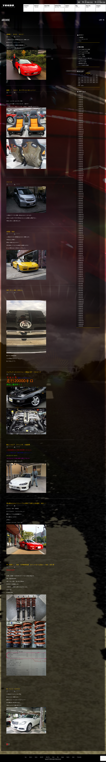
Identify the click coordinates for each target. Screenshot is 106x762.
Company (62, 757)
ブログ (26, 92)
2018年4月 (81, 271)
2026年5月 (81, 99)
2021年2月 (81, 210)
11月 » (82, 85)
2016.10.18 (10, 292)
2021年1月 (81, 212)
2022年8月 (81, 179)
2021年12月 (81, 193)
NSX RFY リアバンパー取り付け (85, 58)
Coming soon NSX (82, 59)
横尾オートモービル (8, 6)
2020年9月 (81, 219)
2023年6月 (81, 161)
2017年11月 (81, 280)
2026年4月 (81, 101)
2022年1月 (81, 191)
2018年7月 (81, 265)
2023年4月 (81, 164)
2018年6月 (81, 267)
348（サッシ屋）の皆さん (14, 290)
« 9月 (79, 85)
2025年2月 (81, 125)
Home (25, 757)
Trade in (53, 757)
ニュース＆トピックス (20, 92)
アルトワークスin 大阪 (83, 51)
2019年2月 (81, 253)
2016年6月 (81, 310)
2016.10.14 (10, 505)
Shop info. (67, 757)
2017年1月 (81, 297)
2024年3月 (81, 145)
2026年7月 (81, 95)
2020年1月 (81, 233)
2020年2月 (81, 232)
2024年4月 (81, 143)
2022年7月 (81, 180)
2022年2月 (81, 189)
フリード (9, 182)
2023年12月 (81, 150)
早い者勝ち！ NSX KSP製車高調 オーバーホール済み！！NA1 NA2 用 (30, 565)
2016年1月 (81, 318)
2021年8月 (81, 200)
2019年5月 (81, 248)
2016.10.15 (10, 374)
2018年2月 (81, 274)
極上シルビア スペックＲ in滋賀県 (18, 444)
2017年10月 (81, 281)
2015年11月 (81, 322)
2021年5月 (81, 205)
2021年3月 (81, 209)
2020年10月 (81, 218)
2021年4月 (81, 207)
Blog (57, 757)
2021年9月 (81, 198)
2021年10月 (81, 196)
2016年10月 (81, 303)
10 (79, 79)
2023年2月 (81, 168)
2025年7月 (81, 117)
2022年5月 (81, 184)
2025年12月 (81, 108)
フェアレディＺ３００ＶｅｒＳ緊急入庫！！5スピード (23, 372)
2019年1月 (81, 255)
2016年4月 (81, 313)
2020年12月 (81, 214)
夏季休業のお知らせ (83, 63)
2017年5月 (81, 290)
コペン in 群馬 (82, 56)
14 (90, 79)
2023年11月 (81, 152)
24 (79, 82)
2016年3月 (81, 315)
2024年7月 (81, 138)
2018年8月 (81, 264)
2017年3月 (81, 294)
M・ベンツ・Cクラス (13, 689)
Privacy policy (79, 757)
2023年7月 (81, 159)
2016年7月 (81, 308)
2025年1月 (81, 127)
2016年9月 (81, 304)
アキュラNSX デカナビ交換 (84, 49)
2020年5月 (81, 226)
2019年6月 (81, 246)
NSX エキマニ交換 (82, 61)
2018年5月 (81, 269)
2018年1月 (81, 276)
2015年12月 (81, 320)
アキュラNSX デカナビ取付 (84, 52)
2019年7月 (81, 244)
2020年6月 (81, 225)
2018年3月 (81, 272)
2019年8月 (81, 242)
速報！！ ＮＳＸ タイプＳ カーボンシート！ (21, 90)
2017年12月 (81, 278)
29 (93, 82)
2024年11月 (81, 131)
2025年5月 (81, 120)
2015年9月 (81, 326)
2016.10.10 (10, 566)
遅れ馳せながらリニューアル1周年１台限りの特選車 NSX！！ (26, 503)
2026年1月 (81, 106)
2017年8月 (81, 285)
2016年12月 (81, 299)
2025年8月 (81, 115)
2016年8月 (81, 306)
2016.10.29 (10, 36)
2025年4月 (81, 122)
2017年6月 (81, 288)
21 (90, 80)
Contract (36, 757)
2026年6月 (81, 97)
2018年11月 (81, 258)
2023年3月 (81, 166)
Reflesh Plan (48, 757)
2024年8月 (81, 136)
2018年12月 (81, 257)
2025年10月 (81, 111)
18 (82, 80)
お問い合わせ (79, 2)
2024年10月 (81, 133)
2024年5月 (81, 141)
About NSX (41, 757)
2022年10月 (81, 175)
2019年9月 (81, 241)
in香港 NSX (10, 231)
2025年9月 (81, 113)
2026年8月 (81, 94)
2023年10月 (81, 154)
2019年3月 (81, 251)
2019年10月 (81, 239)
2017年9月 (81, 283)
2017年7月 (81, 287)
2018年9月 (81, 262)
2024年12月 (81, 129)
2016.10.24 (10, 92)
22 (93, 80)
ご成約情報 (18, 36)
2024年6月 (81, 140)
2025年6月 (81, 118)
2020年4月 (81, 228)
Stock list (30, 757)
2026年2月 (81, 104)
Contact (73, 757)
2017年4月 (81, 292)
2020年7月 (81, 223)
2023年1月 (81, 170)
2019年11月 (81, 237)
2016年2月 (81, 317)
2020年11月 (81, 216)
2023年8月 (81, 157)
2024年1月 (81, 148)
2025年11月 (81, 110)
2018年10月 (81, 260)
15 (93, 79)
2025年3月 (81, 124)
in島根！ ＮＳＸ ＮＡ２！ (15, 34)
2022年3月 (81, 187)
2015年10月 (81, 324)
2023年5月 (81, 163)
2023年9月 (81, 156)
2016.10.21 (10, 233)
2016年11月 (81, 301)
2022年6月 (81, 182)
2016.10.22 (10, 184)
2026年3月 (81, 102)
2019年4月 (81, 249)
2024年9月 (81, 134)
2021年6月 (81, 203)
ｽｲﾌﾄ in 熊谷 (81, 54)
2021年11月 (81, 194)
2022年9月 (81, 177)
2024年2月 (81, 147)
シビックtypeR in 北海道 (84, 65)
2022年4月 (81, 186)
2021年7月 (81, 202)
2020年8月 (81, 221)
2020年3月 (81, 230)
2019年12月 (81, 235)
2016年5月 (81, 311)
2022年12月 (81, 171)
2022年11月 (81, 173)
